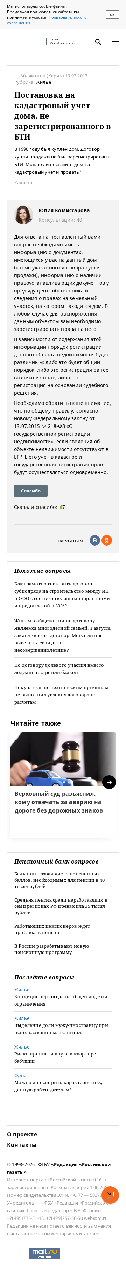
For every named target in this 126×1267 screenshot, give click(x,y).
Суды (20, 1075)
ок (112, 15)
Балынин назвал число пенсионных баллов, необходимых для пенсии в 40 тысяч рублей (59, 879)
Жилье (43, 82)
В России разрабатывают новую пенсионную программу (51, 949)
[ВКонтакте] (95, 540)
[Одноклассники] (107, 540)
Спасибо (31, 491)
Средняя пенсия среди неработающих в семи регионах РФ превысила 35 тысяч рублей (60, 906)
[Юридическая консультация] (24, 41)
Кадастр (23, 182)
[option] (63, 785)
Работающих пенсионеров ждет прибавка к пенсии (52, 929)
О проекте (22, 1134)
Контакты (22, 1145)
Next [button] (109, 782)
